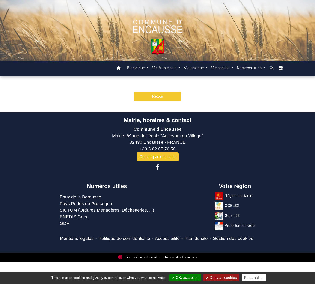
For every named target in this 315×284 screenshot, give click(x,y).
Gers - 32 (232, 216)
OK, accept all (187, 278)
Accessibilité (167, 238)
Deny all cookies (223, 278)
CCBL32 (232, 206)
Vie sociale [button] (220, 68)
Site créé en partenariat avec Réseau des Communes (161, 257)
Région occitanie (238, 196)
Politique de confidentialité (124, 238)
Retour (157, 96)
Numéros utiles (107, 186)
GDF (64, 223)
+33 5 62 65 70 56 (158, 148)
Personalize (254, 278)
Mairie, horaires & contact (157, 120)
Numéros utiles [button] (249, 68)
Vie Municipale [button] (165, 68)
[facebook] (157, 167)
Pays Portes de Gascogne (86, 203)
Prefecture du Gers (240, 225)
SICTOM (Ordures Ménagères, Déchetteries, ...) (107, 210)
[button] (118, 68)
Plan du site (196, 238)
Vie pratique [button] (194, 68)
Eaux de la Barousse (80, 196)
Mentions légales (77, 238)
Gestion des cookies (233, 238)
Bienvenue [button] (136, 68)
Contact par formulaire (158, 157)
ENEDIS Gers (73, 216)
